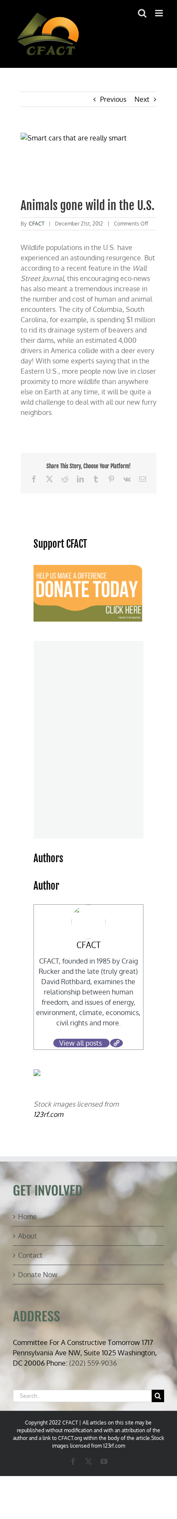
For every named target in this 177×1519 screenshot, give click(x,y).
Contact (30, 1255)
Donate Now (38, 1274)
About (27, 1236)
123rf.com (48, 1114)
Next (142, 99)
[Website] (116, 1043)
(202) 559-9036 (93, 1363)
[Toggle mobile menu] (159, 13)
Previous (113, 99)
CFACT (36, 223)
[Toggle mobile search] (142, 13)
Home (27, 1216)
